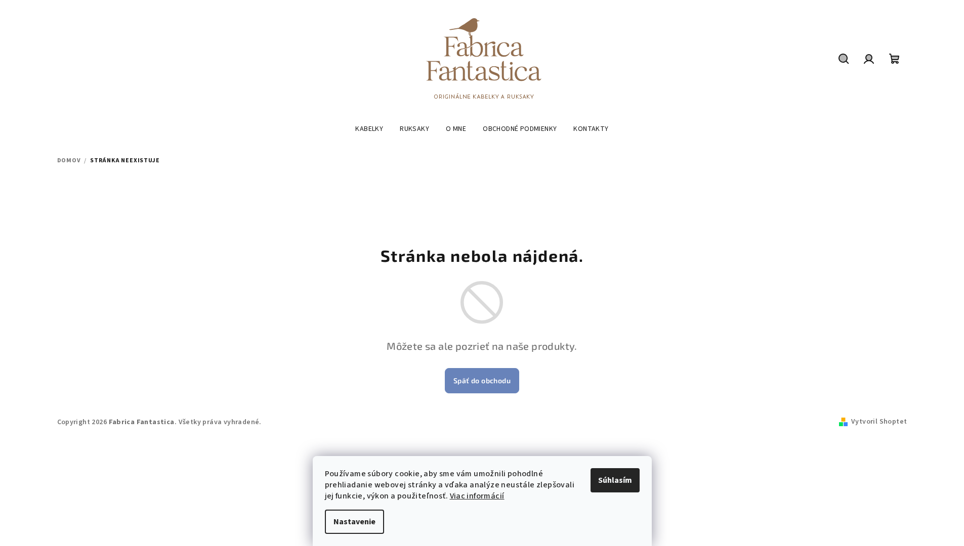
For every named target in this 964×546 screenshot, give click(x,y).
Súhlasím (615, 480)
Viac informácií (477, 496)
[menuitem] (369, 129)
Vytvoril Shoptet (879, 422)
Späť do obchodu (482, 380)
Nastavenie (354, 521)
